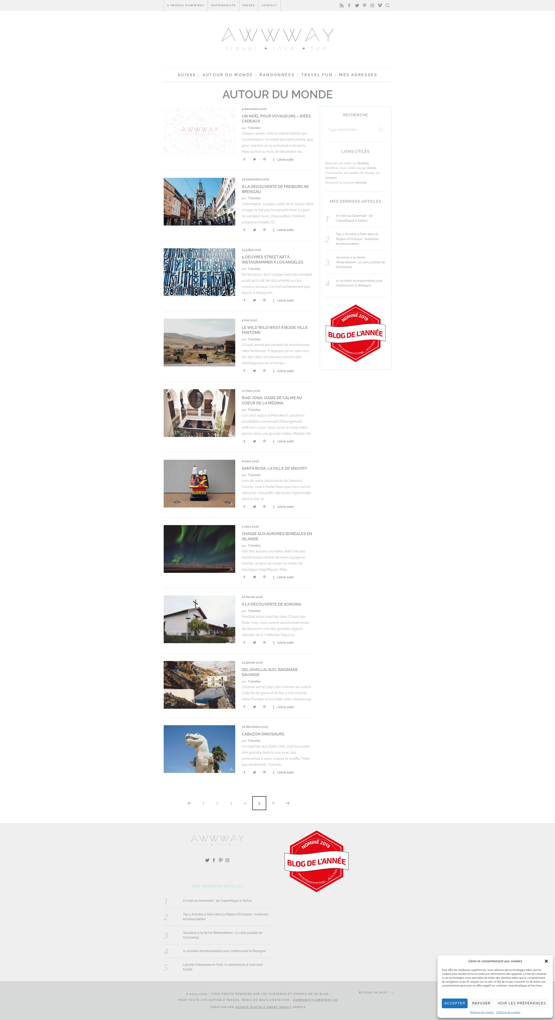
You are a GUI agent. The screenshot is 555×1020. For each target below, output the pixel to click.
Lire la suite (286, 159)
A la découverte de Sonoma (271, 604)
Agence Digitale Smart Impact (263, 1007)
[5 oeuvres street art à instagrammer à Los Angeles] (199, 272)
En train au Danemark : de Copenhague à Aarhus (217, 900)
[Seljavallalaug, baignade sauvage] (199, 685)
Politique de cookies (482, 1012)
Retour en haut (374, 992)
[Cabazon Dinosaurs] (199, 749)
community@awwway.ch (315, 1000)
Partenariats (223, 5)
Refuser (481, 1003)
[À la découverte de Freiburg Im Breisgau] (199, 202)
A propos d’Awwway (185, 5)
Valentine (254, 127)
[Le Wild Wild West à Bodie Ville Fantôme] (199, 342)
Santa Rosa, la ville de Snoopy (274, 468)
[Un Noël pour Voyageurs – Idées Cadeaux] (199, 131)
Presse (249, 5)
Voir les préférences (522, 1003)
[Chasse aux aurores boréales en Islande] (199, 549)
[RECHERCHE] (380, 129)
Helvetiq (361, 182)
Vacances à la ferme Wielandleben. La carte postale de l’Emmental (360, 262)
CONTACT (269, 5)
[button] (546, 961)
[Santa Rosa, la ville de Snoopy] (199, 484)
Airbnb (371, 168)
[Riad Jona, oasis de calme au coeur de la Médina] (199, 413)
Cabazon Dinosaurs (263, 734)
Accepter (454, 1003)
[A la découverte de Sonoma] (199, 619)
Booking (363, 163)
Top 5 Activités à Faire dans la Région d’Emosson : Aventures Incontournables (357, 239)
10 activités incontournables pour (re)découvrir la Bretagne (224, 951)
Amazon (331, 178)
